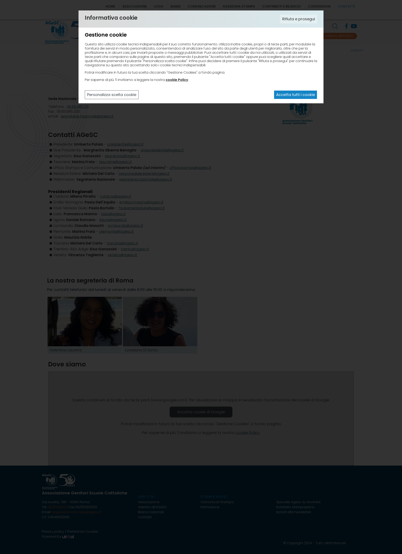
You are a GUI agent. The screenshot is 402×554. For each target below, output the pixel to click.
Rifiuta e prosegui (298, 19)
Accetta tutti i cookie (295, 94)
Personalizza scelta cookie (111, 94)
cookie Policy (177, 79)
